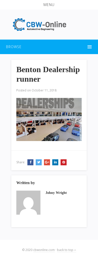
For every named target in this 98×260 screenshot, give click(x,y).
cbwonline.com (44, 250)
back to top (65, 250)
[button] (49, 4)
